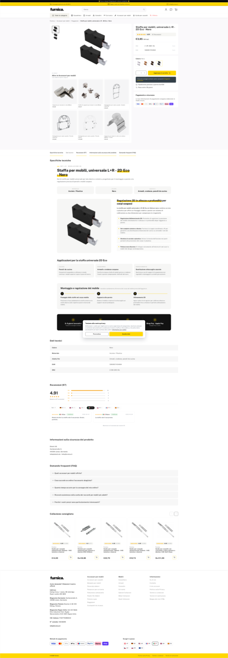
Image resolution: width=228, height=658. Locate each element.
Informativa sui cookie (119, 329)
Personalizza (97, 334)
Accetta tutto (126, 334)
